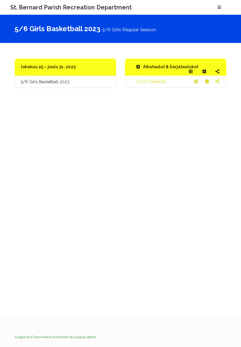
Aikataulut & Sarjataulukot (170, 66)
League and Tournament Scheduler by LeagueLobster (56, 337)
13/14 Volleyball (151, 81)
